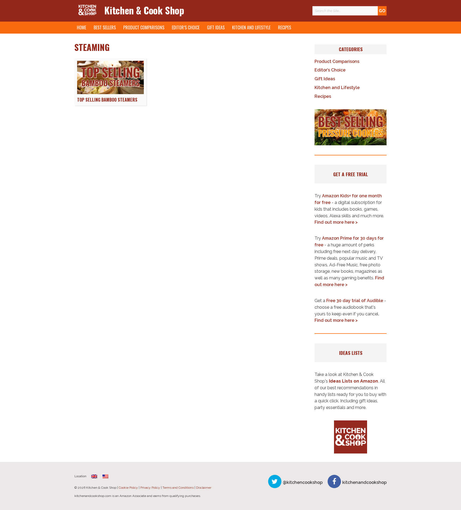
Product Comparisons (143, 27)
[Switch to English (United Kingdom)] (94, 476)
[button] (351, 127)
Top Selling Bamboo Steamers (107, 100)
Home (81, 27)
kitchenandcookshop (364, 482)
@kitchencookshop (303, 482)
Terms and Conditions (178, 487)
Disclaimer (203, 487)
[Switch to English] (105, 476)
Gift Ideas (216, 27)
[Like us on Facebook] (334, 481)
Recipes (284, 27)
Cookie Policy (128, 487)
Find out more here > (336, 222)
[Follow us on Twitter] (274, 481)
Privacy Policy (150, 487)
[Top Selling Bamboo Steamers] (110, 92)
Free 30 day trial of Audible (354, 300)
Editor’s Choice (186, 27)
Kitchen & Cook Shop (144, 10)
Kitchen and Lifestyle (251, 27)
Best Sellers (105, 27)
